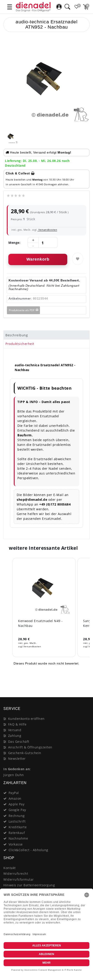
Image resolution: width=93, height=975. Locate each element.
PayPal (14, 793)
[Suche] (67, 7)
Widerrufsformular (18, 879)
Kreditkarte (18, 827)
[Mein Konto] (59, 7)
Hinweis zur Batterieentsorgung (29, 885)
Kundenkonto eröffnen (26, 718)
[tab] (46, 335)
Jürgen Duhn (13, 775)
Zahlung (14, 735)
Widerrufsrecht (15, 873)
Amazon (15, 798)
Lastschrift (17, 821)
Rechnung (17, 816)
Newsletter (17, 758)
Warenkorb (37, 259)
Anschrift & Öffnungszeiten (30, 747)
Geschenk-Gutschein (24, 753)
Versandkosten (47, 229)
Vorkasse (16, 844)
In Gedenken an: (17, 769)
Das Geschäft (18, 741)
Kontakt (9, 868)
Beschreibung (16, 335)
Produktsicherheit (19, 344)
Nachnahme (18, 838)
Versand (14, 730)
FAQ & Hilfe (17, 724)
